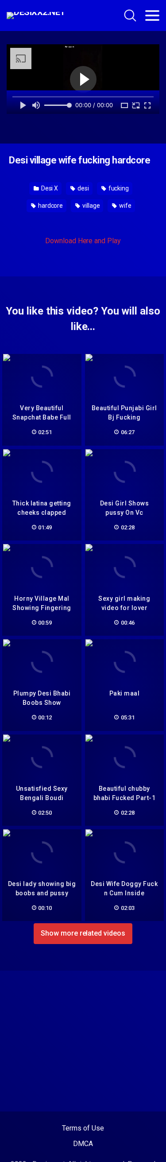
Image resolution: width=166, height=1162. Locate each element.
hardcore (50, 205)
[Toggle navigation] (152, 15)
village (90, 205)
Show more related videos (83, 933)
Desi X (49, 188)
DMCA (83, 1143)
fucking (118, 188)
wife (124, 205)
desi (82, 188)
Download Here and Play (82, 241)
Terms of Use (83, 1128)
